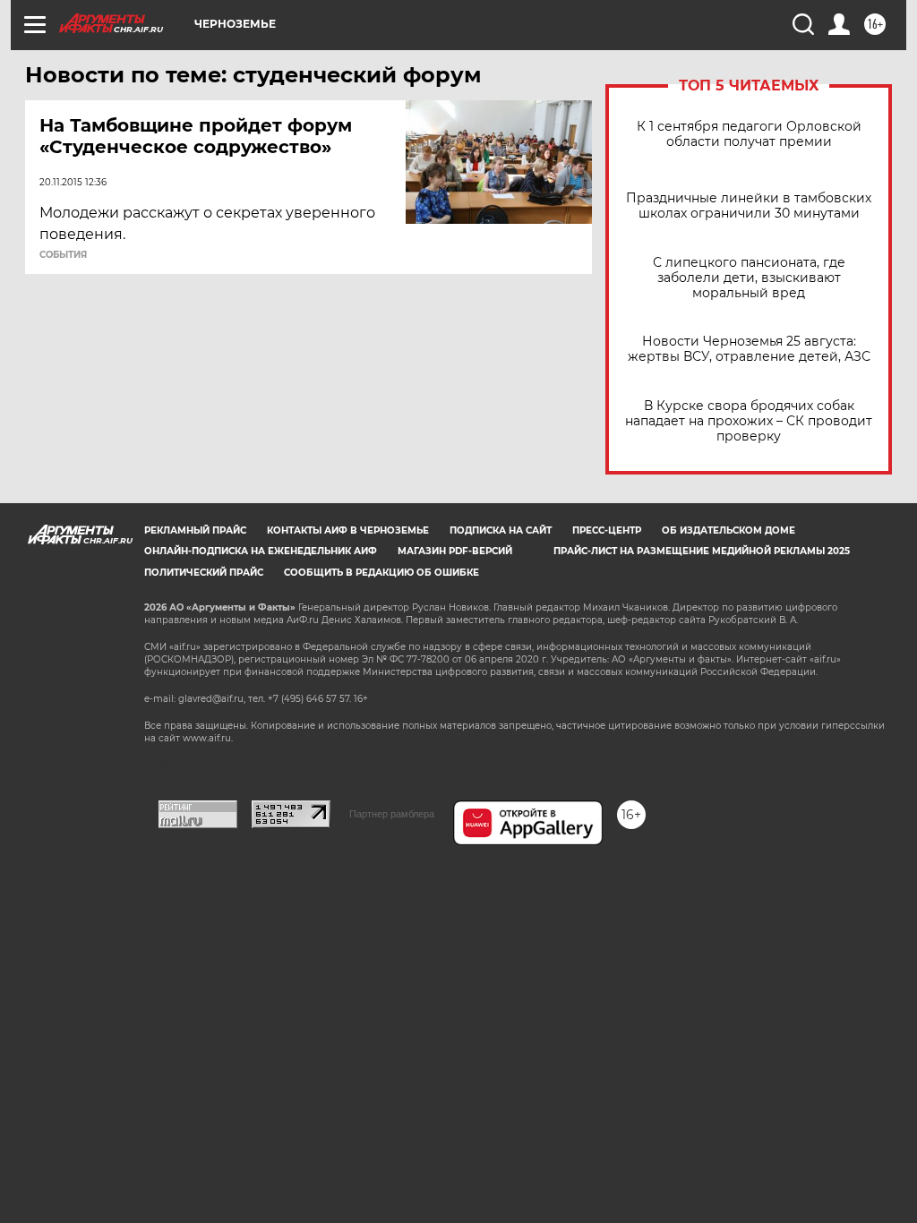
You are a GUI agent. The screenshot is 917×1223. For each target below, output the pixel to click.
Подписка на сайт (501, 530)
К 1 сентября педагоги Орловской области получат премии (749, 134)
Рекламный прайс (195, 530)
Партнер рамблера (391, 813)
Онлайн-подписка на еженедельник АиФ (260, 551)
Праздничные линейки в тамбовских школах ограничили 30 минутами (748, 206)
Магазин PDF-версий (455, 551)
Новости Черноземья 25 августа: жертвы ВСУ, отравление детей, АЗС (749, 349)
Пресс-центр (606, 530)
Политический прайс (203, 572)
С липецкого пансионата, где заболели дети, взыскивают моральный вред (749, 278)
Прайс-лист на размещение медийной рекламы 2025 (701, 551)
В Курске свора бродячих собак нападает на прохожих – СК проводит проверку (748, 421)
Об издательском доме (728, 530)
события (63, 255)
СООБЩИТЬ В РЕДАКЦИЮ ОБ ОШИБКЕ (381, 572)
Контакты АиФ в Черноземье (348, 530)
